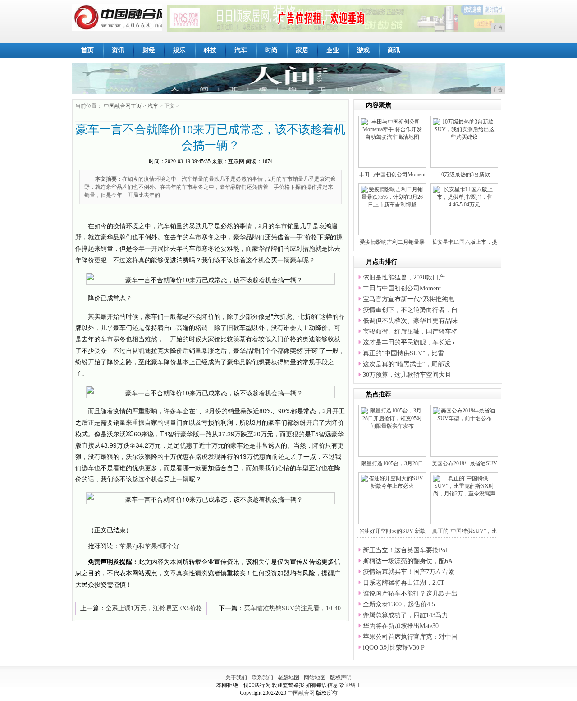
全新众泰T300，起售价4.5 (399, 604)
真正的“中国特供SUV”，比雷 (403, 353)
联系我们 (262, 677)
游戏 (363, 50)
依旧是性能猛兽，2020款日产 (404, 277)
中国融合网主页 (123, 106)
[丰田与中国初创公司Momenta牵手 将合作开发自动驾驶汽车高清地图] (392, 129)
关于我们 (236, 677)
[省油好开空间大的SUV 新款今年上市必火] (392, 482)
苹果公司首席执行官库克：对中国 (410, 636)
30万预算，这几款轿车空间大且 (407, 374)
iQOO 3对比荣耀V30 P (394, 647)
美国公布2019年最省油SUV (464, 463)
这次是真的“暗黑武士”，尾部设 (406, 364)
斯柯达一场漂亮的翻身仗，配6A (408, 561)
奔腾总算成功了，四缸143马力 (405, 615)
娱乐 (179, 50)
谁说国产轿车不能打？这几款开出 (410, 593)
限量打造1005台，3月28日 (392, 463)
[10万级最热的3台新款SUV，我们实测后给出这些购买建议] (464, 129)
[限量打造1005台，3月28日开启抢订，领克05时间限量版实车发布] (392, 418)
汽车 (240, 50)
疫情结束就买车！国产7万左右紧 (408, 571)
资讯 (118, 50)
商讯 (394, 50)
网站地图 (314, 677)
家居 (302, 50)
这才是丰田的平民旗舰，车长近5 (408, 342)
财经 (148, 50)
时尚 (271, 50)
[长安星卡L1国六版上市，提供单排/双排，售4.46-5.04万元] (464, 196)
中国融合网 (301, 693)
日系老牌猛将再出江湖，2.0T (403, 582)
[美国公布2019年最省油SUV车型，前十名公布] (464, 414)
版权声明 (341, 677)
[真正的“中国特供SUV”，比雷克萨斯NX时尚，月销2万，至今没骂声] (464, 485)
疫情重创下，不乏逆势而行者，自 (410, 310)
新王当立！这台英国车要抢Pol (405, 550)
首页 (87, 50)
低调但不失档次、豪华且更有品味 (410, 320)
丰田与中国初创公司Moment (392, 174)
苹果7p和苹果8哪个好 (149, 546)
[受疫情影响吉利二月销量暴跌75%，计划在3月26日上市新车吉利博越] (392, 196)
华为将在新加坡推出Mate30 (401, 626)
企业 (332, 50)
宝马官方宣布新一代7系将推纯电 (408, 299)
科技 (210, 50)
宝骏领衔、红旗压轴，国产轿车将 (410, 331)
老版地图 (288, 677)
